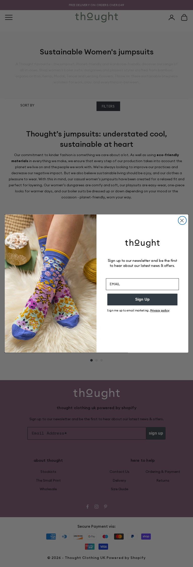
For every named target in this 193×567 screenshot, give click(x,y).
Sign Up (142, 299)
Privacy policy (160, 310)
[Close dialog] (182, 220)
